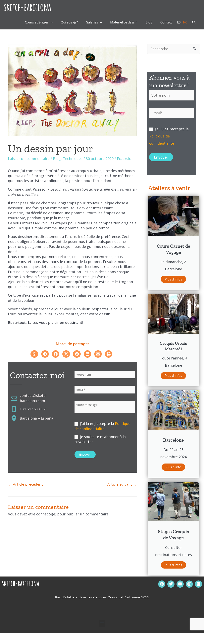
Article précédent (25, 484)
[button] (194, 22)
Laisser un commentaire (29, 158)
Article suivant (122, 484)
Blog (57, 158)
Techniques (72, 158)
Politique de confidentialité (102, 426)
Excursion (125, 158)
